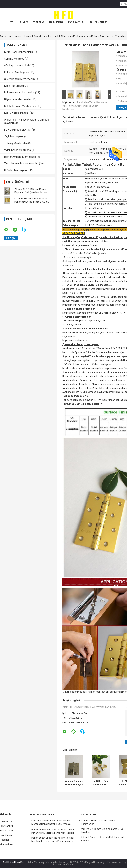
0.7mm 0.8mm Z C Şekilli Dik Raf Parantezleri (98, 822)
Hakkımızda (56, 22)
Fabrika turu (76, 22)
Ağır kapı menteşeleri (16, 65)
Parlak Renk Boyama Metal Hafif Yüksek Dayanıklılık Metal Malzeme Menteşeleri (52, 831)
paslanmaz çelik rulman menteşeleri (89, 692)
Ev (11, 22)
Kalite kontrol (99, 22)
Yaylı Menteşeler (14, 136)
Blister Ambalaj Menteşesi (19, 156)
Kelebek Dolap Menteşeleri (20, 106)
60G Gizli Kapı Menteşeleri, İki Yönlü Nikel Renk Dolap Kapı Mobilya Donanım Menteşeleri (101, 783)
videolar (38, 22)
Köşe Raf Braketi (14, 85)
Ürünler (23, 22)
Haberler (4, 839)
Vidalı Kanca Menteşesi (17, 150)
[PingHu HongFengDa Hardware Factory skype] (26, 229)
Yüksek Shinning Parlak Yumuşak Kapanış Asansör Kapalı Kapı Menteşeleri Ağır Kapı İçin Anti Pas (74, 783)
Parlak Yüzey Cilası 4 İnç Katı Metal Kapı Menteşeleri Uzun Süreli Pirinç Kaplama (52, 839)
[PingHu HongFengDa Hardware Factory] (63, 15)
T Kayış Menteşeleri (16, 143)
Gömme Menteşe (14, 58)
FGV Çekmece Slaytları (17, 129)
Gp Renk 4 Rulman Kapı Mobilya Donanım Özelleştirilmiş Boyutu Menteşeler (31, 201)
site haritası (6, 844)
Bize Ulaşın (6, 835)
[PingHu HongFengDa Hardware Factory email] (8, 230)
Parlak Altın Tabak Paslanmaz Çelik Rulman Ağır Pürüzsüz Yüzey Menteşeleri (85, 106)
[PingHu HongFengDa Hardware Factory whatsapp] (17, 230)
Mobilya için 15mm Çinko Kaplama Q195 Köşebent (102, 830)
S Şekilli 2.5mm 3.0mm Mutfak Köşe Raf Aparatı (102, 839)
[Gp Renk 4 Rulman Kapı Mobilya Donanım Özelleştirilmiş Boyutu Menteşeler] (7, 200)
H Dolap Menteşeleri (16, 170)
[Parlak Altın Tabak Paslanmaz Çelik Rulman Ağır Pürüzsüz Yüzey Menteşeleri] (85, 70)
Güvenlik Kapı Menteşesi (18, 79)
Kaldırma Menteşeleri (16, 72)
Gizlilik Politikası (11, 862)
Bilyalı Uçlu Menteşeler (17, 99)
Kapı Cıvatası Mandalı (16, 112)
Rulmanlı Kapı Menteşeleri (37, 36)
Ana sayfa (5, 36)
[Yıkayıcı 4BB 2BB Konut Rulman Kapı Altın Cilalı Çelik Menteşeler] (7, 191)
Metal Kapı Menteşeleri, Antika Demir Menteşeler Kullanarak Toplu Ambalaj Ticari (51, 822)
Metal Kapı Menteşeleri (18, 51)
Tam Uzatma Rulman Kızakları (21, 163)
